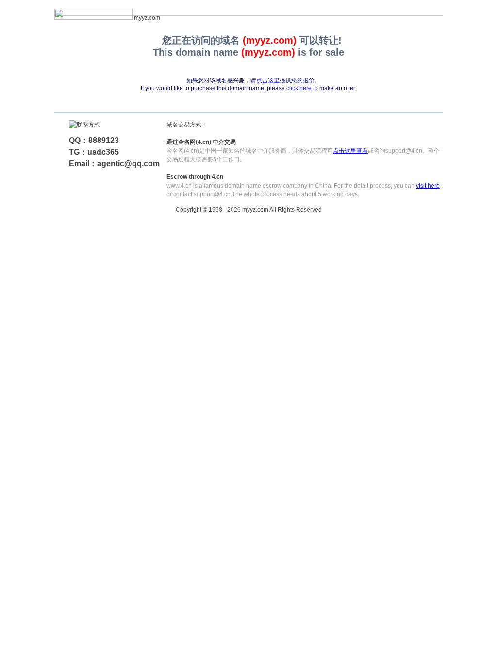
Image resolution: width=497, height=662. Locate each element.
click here (299, 88)
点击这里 (268, 80)
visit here (428, 185)
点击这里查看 (350, 150)
